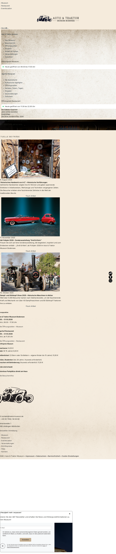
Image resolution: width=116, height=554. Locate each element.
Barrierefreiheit (54, 456)
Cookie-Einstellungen (70, 456)
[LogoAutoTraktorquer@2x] (58, 13)
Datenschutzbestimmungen (13, 547)
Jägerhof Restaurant (8, 74)
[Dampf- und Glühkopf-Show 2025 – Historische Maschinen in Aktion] (30, 272)
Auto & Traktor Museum (9, 34)
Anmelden (25, 540)
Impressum (30, 456)
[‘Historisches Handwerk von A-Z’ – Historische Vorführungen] (30, 159)
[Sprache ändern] (110, 273)
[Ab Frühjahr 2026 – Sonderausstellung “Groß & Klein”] (30, 216)
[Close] (70, 514)
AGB (44, 545)
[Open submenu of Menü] (8, 28)
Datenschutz (41, 456)
